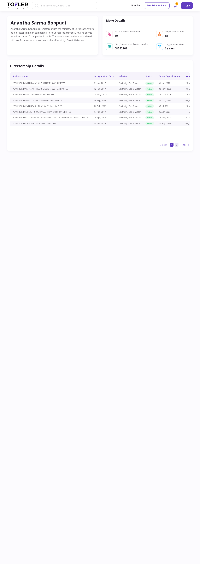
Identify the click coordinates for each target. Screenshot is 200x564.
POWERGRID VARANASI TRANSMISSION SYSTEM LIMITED (40, 88)
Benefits (135, 5)
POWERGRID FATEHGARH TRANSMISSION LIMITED (37, 106)
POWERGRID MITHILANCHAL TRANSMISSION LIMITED (38, 83)
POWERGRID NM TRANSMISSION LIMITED (33, 94)
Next (184, 144)
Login (187, 5)
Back (164, 144)
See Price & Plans (156, 5)
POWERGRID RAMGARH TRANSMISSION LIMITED (36, 123)
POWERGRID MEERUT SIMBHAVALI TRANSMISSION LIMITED (41, 111)
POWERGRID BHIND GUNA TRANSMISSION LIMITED (37, 100)
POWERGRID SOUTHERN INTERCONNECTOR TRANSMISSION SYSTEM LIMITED (50, 117)
